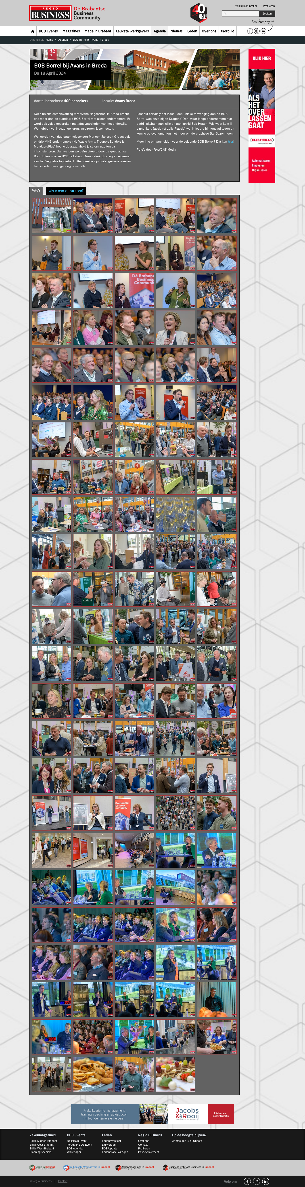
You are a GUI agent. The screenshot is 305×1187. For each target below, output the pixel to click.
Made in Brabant (98, 31)
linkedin (265, 1181)
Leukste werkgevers (132, 31)
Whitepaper (74, 1152)
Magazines (71, 31)
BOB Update (109, 1148)
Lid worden (109, 1144)
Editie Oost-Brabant (41, 1144)
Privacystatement (148, 1152)
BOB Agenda (75, 1148)
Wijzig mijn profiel (246, 6)
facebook (247, 1181)
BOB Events (48, 31)
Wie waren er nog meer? (66, 190)
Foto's (36, 190)
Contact (143, 1144)
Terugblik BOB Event (79, 1144)
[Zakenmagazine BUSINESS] (152, 1114)
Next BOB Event (76, 1141)
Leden (192, 31)
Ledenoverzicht (111, 1141)
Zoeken (267, 13)
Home (33, 31)
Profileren (269, 6)
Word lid (227, 31)
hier (230, 141)
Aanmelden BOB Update (187, 1141)
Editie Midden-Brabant (43, 1141)
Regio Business (68, 13)
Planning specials (40, 1152)
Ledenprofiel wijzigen (115, 1152)
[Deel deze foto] (51, 215)
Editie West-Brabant (42, 1148)
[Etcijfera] (262, 115)
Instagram (256, 1181)
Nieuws (177, 31)
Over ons (209, 31)
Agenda (160, 31)
